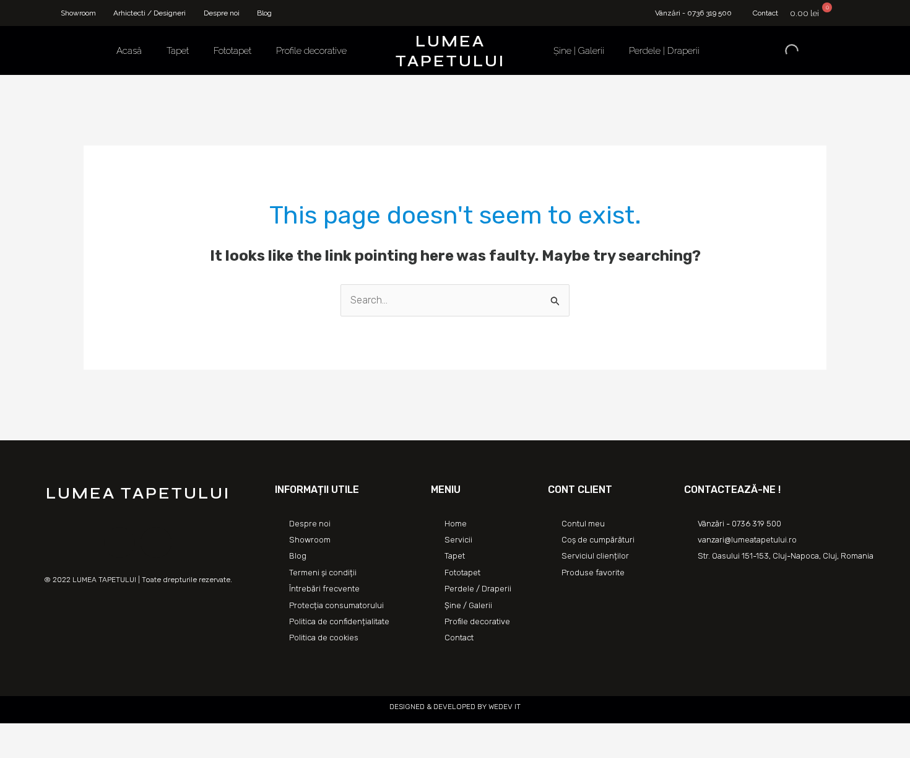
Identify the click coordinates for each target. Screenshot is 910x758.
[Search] (781, 50)
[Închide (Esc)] (12, 734)
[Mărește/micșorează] (94, 734)
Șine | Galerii (578, 50)
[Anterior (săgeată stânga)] (12, 752)
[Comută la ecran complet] (66, 734)
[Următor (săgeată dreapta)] (39, 752)
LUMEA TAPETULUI (450, 51)
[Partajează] (39, 734)
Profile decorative (311, 50)
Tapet (178, 50)
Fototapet (232, 50)
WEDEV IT (504, 706)
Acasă (129, 50)
